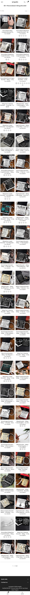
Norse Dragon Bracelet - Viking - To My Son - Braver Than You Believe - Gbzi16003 (7, 468)
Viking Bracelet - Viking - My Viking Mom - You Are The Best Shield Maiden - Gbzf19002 (7, 287)
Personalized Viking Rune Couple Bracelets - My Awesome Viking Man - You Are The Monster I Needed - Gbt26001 (23, 31)
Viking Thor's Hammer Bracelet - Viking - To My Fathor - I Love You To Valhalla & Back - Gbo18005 (22, 533)
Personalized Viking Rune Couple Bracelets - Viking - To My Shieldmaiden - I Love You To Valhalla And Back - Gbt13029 (7, 171)
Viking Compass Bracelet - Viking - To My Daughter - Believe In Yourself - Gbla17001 (22, 377)
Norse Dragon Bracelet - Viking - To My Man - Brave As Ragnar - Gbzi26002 (7, 422)
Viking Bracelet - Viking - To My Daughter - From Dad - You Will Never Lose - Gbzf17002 (22, 104)
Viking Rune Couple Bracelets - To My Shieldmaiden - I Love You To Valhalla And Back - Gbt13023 (22, 78)
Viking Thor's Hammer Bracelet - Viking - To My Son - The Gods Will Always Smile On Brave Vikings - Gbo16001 (7, 311)
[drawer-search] (24, 2)
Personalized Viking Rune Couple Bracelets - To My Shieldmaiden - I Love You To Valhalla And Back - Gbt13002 (22, 55)
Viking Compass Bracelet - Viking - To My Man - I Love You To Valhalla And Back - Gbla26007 (7, 511)
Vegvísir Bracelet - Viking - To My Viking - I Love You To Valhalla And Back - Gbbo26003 (23, 194)
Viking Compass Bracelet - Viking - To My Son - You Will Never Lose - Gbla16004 (23, 287)
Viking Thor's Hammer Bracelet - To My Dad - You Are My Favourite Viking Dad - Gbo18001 (7, 104)
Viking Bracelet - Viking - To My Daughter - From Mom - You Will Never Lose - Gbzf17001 (7, 556)
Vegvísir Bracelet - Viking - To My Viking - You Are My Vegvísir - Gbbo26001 (22, 556)
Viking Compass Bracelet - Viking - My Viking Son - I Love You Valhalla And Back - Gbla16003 (7, 149)
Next (16, 566)
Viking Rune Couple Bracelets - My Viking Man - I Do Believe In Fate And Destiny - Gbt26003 (7, 194)
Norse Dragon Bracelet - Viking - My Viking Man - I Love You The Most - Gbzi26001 (7, 400)
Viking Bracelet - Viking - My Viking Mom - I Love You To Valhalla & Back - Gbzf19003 (22, 218)
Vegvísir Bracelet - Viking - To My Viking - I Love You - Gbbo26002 (22, 126)
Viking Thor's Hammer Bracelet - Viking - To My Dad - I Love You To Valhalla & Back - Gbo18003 (22, 354)
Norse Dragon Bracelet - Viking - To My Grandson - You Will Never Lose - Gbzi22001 (7, 445)
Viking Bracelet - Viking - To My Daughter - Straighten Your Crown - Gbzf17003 (22, 445)
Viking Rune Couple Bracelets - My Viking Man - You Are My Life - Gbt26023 (7, 242)
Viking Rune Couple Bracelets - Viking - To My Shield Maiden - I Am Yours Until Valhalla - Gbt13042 (7, 377)
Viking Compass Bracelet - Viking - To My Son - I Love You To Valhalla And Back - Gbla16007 (23, 311)
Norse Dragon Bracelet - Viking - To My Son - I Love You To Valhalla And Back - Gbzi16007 (23, 171)
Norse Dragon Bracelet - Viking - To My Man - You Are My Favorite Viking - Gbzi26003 (7, 265)
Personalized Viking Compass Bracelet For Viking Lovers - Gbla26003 (7, 31)
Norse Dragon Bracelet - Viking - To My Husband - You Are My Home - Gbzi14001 (7, 332)
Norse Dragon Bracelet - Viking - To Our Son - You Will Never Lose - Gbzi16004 (23, 400)
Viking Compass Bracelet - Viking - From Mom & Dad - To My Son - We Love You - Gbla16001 (7, 490)
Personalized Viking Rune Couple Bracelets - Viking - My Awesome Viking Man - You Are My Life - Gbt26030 (7, 533)
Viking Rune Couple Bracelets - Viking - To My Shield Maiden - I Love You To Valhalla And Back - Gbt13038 (7, 218)
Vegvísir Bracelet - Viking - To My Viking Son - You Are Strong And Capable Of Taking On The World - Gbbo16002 (22, 511)
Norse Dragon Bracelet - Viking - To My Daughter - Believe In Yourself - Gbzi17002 (22, 242)
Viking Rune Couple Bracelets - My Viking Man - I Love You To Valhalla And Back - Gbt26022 (7, 126)
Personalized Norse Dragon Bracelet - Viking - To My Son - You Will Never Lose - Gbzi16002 (7, 78)
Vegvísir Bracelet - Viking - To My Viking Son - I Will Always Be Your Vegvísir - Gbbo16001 (22, 265)
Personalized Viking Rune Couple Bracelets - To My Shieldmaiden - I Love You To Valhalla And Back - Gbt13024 (7, 55)
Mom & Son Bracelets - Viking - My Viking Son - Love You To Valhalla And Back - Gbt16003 (7, 354)
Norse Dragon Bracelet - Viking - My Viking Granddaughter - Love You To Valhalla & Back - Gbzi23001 (22, 468)
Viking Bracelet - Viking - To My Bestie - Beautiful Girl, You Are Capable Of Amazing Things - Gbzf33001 (22, 490)
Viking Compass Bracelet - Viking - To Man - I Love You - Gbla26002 (23, 149)
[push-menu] (2, 2)
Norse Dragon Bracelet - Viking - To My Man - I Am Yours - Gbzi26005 (22, 332)
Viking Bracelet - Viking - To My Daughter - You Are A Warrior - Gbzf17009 (23, 422)
